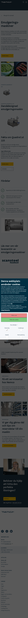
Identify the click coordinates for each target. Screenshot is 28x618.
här (11, 304)
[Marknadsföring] (21, 337)
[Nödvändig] (7, 330)
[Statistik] (7, 337)
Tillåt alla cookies (14, 320)
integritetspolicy (5, 310)
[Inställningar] (21, 330)
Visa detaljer (13, 325)
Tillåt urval (14, 315)
